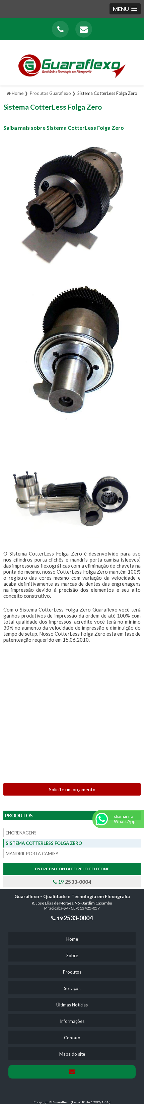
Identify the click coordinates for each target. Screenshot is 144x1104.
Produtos (18, 815)
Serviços (72, 988)
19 (74, 881)
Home (72, 939)
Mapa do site (72, 1054)
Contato (72, 1037)
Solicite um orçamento (72, 789)
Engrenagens (21, 832)
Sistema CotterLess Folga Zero (44, 843)
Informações (72, 1021)
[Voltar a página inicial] (72, 62)
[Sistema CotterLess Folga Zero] (72, 203)
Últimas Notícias (72, 1004)
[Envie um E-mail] (83, 29)
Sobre (72, 955)
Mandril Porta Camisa (32, 853)
